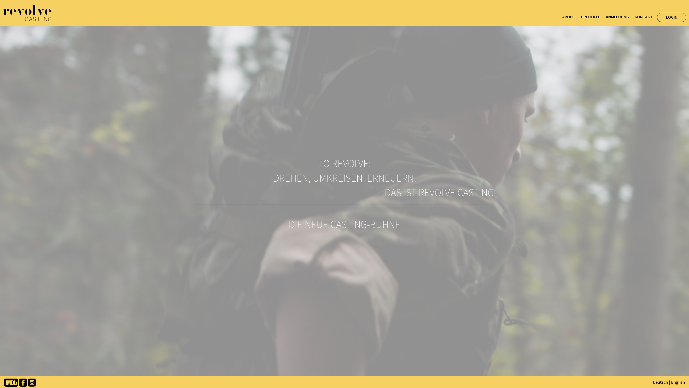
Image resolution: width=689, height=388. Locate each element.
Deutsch (660, 382)
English (678, 382)
